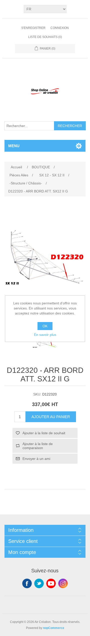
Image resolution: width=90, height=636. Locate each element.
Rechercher (70, 126)
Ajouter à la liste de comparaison (37, 446)
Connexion (59, 28)
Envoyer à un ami (36, 459)
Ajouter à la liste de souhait (43, 433)
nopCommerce (53, 628)
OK (45, 326)
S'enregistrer (33, 28)
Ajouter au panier (51, 417)
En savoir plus (45, 335)
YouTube (51, 583)
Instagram (63, 583)
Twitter (39, 583)
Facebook (27, 583)
